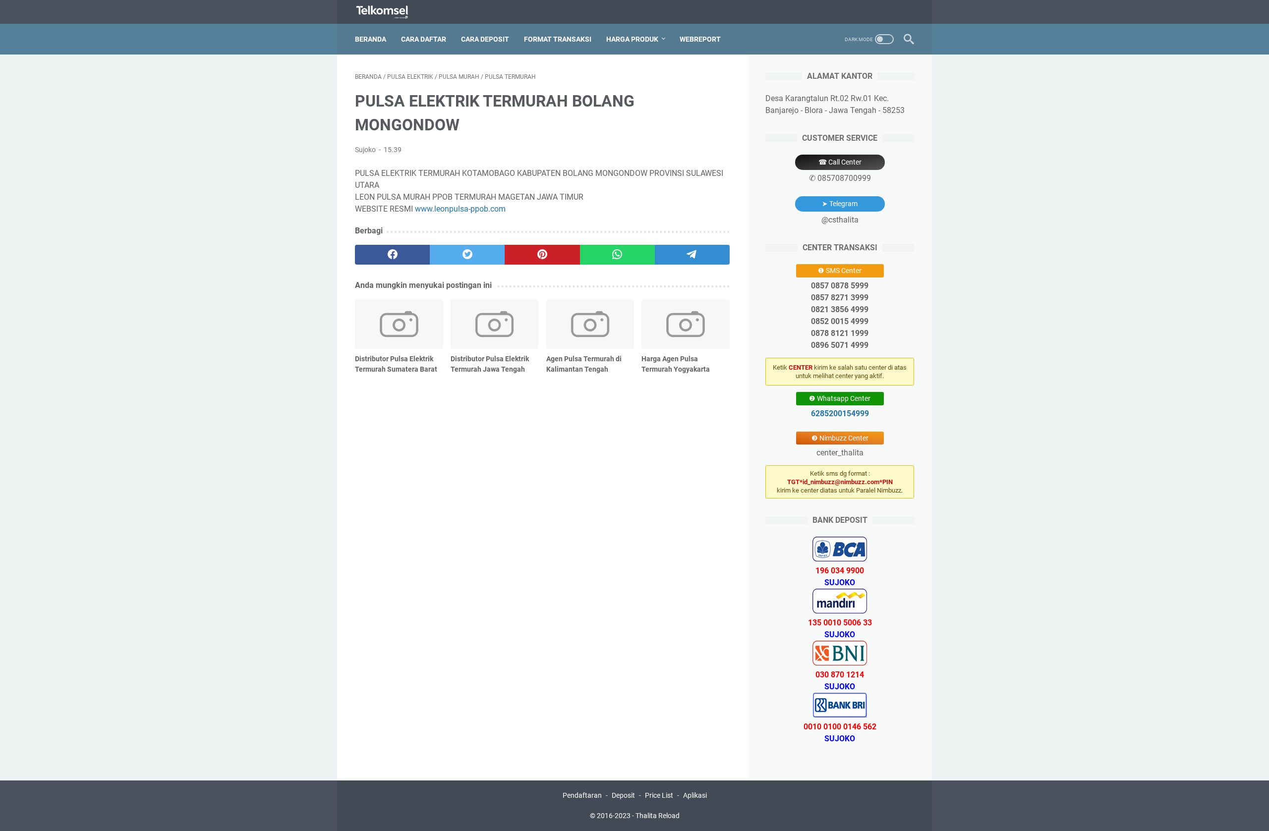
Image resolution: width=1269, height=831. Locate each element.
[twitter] (467, 255)
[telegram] (692, 255)
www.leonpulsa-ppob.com (460, 209)
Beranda (370, 39)
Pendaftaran (582, 795)
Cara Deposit (485, 39)
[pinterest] (542, 255)
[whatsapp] (617, 255)
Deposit (623, 795)
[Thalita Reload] (388, 12)
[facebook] (392, 255)
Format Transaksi (557, 39)
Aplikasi (695, 795)
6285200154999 (840, 413)
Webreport (700, 39)
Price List (659, 795)
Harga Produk (632, 39)
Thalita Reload (657, 816)
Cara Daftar (423, 39)
